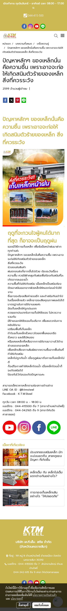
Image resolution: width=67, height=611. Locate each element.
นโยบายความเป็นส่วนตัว (45, 595)
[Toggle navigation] (62, 36)
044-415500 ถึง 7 (29, 564)
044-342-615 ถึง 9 (24, 572)
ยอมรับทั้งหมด (41, 605)
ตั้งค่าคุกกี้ (23, 605)
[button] (54, 36)
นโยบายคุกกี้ (17, 598)
